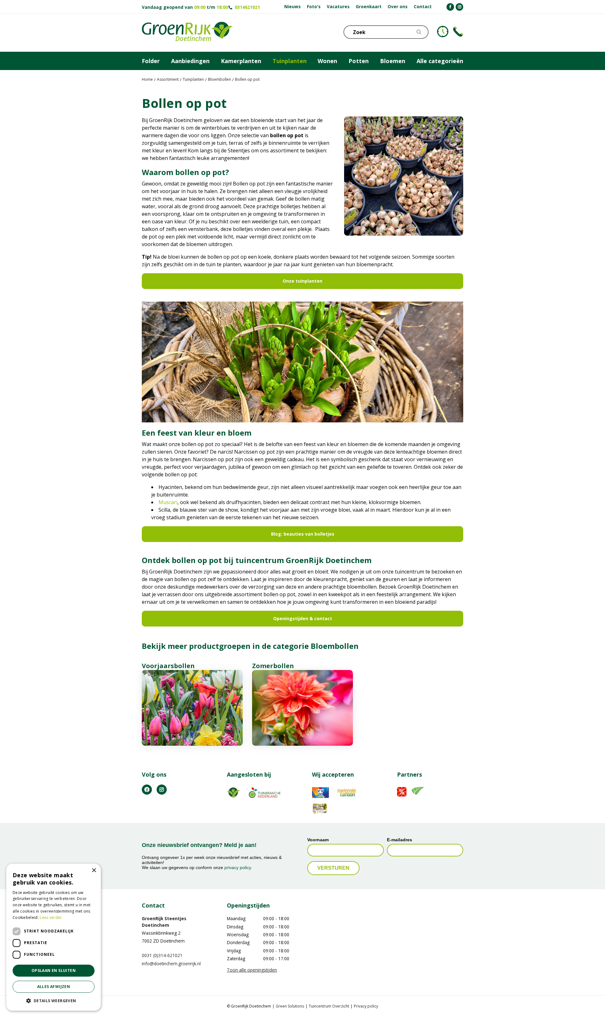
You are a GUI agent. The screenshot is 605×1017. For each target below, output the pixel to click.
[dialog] (53, 937)
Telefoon (458, 31)
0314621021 (247, 7)
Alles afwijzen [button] (53, 986)
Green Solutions (290, 1006)
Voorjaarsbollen (168, 665)
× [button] (93, 870)
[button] (54, 1000)
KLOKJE (442, 31)
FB (147, 789)
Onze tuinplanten (302, 281)
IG (162, 789)
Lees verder (51, 917)
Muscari (167, 502)
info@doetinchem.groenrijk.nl (171, 963)
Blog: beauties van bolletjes (302, 534)
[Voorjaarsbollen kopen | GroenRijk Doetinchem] (192, 708)
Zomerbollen (273, 665)
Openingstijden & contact (302, 618)
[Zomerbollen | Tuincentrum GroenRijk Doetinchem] (302, 708)
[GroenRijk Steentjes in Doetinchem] (187, 33)
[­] (450, 7)
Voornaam (318, 839)
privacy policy (237, 867)
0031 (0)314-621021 (162, 955)
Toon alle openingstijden (252, 970)
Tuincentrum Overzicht (329, 1006)
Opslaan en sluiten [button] (54, 970)
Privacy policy (366, 1006)
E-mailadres (399, 839)
